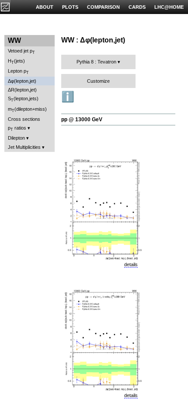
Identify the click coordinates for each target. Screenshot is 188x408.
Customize (98, 81)
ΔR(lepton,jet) (22, 89)
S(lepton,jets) (23, 99)
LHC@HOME (169, 7)
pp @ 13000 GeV (81, 119)
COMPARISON (103, 7)
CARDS (137, 7)
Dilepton (16, 138)
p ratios (17, 128)
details (131, 264)
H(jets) (16, 61)
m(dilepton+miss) (27, 109)
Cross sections (24, 119)
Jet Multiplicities (24, 147)
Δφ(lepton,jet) (22, 81)
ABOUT (44, 7)
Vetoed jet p (21, 51)
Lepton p (18, 71)
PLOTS (70, 7)
